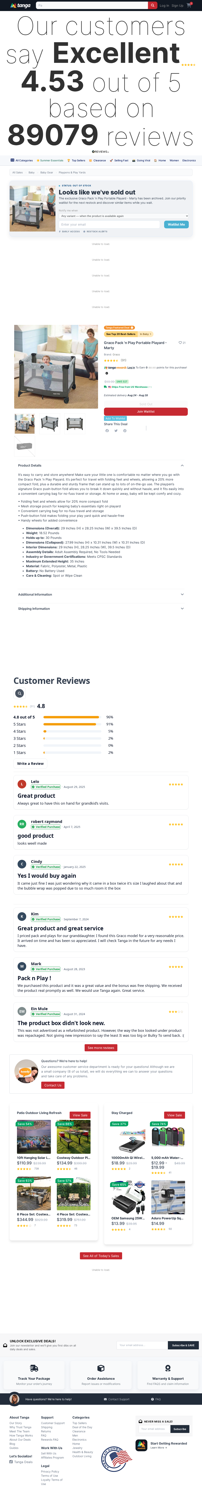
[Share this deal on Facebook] (108, 431)
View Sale (80, 1115)
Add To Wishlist (115, 418)
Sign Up (177, 5)
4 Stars (19, 731)
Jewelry (77, 1447)
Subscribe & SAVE (183, 1345)
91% (109, 724)
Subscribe (180, 1429)
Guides (13, 1447)
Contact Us (52, 1085)
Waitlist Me (176, 224)
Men (75, 1435)
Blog (12, 1443)
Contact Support (118, 1399)
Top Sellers (76, 160)
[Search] (152, 5)
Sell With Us (48, 1453)
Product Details (29, 465)
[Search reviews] (19, 693)
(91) (123, 360)
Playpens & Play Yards (72, 172)
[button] (107, 373)
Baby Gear (46, 172)
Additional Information (35, 594)
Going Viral (141, 160)
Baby (32, 172)
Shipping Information (34, 609)
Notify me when (68, 210)
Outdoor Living (82, 1456)
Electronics (189, 160)
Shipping (46, 1427)
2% (110, 738)
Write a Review (30, 763)
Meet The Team (19, 1431)
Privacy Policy (50, 1471)
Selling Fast (119, 160)
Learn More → (159, 1447)
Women (174, 160)
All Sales (17, 172)
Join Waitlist (146, 411)
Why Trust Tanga (20, 1427)
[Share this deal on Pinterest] (126, 431)
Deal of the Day (82, 1427)
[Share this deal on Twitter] (117, 431)
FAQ (158, 1399)
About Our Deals (20, 1439)
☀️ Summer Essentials (49, 160)
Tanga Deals (23, 1462)
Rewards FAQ (49, 1439)
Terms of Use (49, 1475)
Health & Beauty (82, 1452)
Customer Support (53, 1423)
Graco (116, 354)
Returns (46, 1431)
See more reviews (101, 1048)
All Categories (24, 160)
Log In (164, 5)
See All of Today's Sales (101, 1256)
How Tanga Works (21, 1435)
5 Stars (19, 724)
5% (110, 731)
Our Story (15, 1423)
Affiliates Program (52, 1457)
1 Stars (19, 752)
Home (160, 160)
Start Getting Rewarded (169, 1443)
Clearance (97, 160)
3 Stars (19, 738)
